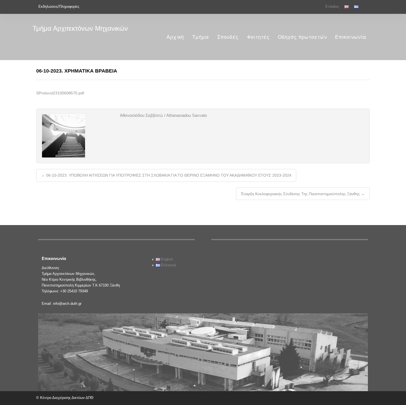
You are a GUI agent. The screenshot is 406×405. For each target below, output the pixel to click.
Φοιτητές (258, 37)
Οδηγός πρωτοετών (302, 37)
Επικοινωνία (350, 37)
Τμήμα (200, 37)
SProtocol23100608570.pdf (60, 93)
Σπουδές (228, 37)
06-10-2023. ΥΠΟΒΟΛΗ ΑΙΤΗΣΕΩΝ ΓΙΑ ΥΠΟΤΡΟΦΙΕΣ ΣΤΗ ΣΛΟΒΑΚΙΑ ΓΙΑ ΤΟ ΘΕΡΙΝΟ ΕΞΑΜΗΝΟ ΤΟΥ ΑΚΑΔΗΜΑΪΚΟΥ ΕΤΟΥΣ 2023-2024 (166, 175)
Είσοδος (332, 6)
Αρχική (175, 37)
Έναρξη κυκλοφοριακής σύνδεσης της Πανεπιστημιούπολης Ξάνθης (303, 194)
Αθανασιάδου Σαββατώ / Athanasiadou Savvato (163, 115)
